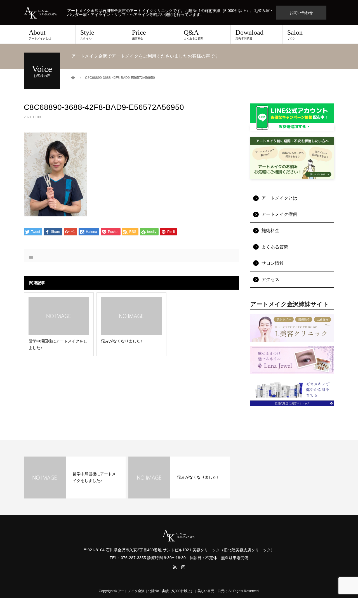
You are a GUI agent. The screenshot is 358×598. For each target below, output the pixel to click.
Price (139, 34)
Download (249, 34)
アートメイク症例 (279, 214)
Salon (295, 34)
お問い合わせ (301, 12)
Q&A (193, 34)
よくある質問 (275, 247)
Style (87, 34)
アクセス (270, 279)
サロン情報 (273, 263)
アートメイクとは (279, 198)
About (40, 34)
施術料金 (270, 230)
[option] (75, 477)
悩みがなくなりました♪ (197, 477)
